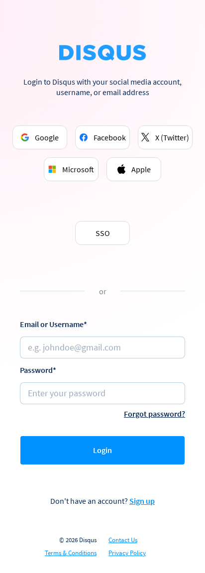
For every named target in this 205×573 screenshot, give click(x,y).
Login (102, 450)
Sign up (142, 501)
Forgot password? (154, 414)
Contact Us (122, 540)
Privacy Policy (127, 553)
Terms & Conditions (71, 553)
